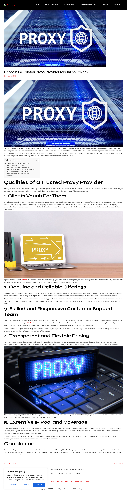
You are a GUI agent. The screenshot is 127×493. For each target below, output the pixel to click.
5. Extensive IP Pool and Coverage (19, 173)
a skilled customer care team (35, 323)
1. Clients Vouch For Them (16, 165)
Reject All (26, 485)
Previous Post (10, 463)
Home (37, 5)
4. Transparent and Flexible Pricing (19, 171)
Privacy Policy (49, 481)
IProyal (24, 280)
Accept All (39, 485)
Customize (13, 485)
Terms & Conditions (64, 481)
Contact (117, 5)
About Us (105, 5)
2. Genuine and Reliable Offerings (19, 167)
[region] (26, 478)
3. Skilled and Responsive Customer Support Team (23, 169)
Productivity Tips (69, 5)
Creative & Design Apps (88, 5)
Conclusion (9, 176)
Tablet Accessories (51, 5)
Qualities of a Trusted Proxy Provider (18, 163)
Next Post (118, 463)
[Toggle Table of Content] (36, 160)
